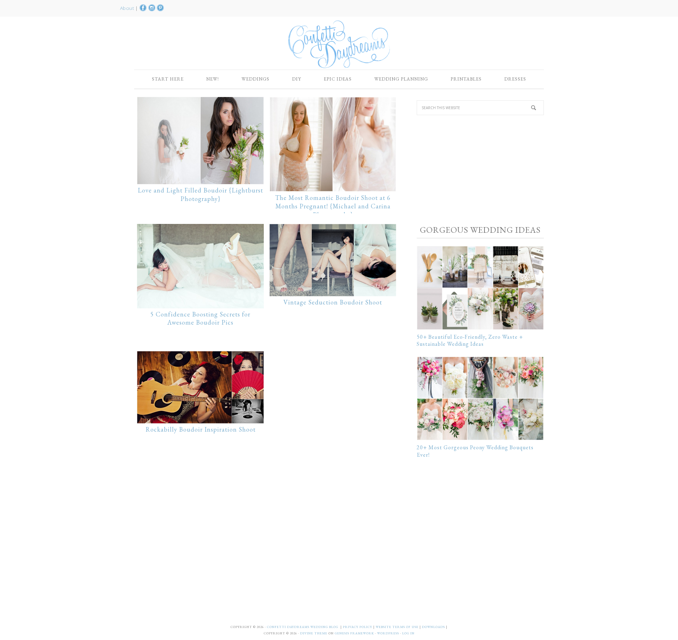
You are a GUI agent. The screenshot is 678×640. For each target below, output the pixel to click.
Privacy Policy (358, 627)
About (127, 8)
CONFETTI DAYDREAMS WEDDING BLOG (302, 627)
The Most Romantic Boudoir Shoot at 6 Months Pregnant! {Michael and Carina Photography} (333, 206)
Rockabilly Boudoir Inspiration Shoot (200, 429)
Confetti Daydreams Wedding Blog (339, 44)
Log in (408, 633)
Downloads (434, 627)
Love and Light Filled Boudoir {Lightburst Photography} (200, 194)
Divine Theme (313, 633)
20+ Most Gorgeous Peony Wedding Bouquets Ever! (475, 451)
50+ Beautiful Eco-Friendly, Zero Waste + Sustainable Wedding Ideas (470, 340)
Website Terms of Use (398, 627)
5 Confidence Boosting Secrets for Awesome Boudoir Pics (200, 318)
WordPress (388, 633)
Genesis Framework (354, 633)
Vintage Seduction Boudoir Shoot (333, 302)
